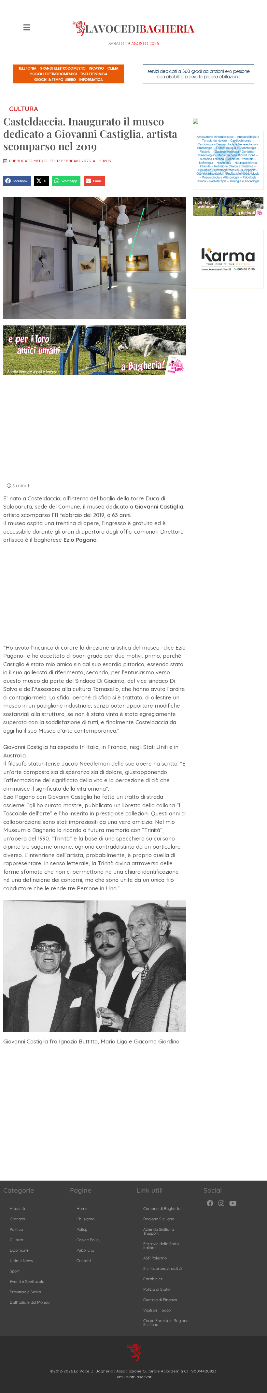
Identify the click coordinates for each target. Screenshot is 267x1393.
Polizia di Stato (156, 1289)
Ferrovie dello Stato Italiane (161, 1245)
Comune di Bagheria (161, 1208)
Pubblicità (85, 1250)
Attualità (17, 1208)
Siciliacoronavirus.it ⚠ (163, 1268)
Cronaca (17, 1218)
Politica (16, 1229)
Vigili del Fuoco (157, 1310)
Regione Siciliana (158, 1218)
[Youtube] (233, 1203)
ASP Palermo (155, 1258)
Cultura (23, 109)
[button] (17, 181)
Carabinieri (153, 1278)
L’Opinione (19, 1250)
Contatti (84, 1260)
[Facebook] (210, 1203)
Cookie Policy (89, 1239)
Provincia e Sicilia (25, 1291)
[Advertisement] (94, 427)
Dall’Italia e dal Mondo (29, 1302)
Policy (82, 1229)
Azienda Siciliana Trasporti (158, 1231)
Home (82, 1208)
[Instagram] (221, 1203)
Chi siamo (85, 1218)
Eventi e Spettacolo (27, 1281)
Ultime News (21, 1260)
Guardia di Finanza (160, 1299)
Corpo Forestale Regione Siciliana (166, 1322)
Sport (15, 1271)
